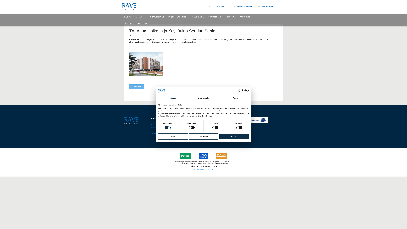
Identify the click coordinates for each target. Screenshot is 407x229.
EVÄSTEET (194, 166)
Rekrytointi (230, 17)
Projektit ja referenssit (177, 17)
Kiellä (173, 136)
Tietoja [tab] (235, 98)
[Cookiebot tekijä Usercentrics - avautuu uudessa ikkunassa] (239, 91)
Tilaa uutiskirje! (267, 6)
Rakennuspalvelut (156, 17)
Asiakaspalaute (214, 17)
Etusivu (127, 17)
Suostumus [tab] (171, 98)
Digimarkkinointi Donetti (203, 169)
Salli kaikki (234, 136)
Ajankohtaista (198, 17)
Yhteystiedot (245, 17)
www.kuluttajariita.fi (214, 163)
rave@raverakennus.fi (245, 6)
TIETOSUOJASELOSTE (208, 166)
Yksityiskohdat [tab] (203, 98)
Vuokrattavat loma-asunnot (135, 23)
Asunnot (139, 17)
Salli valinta (203, 136)
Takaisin (136, 87)
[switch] (192, 127)
